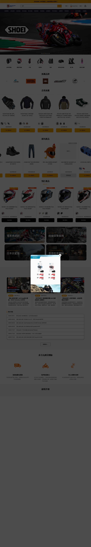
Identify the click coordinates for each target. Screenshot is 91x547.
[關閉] (60, 255)
